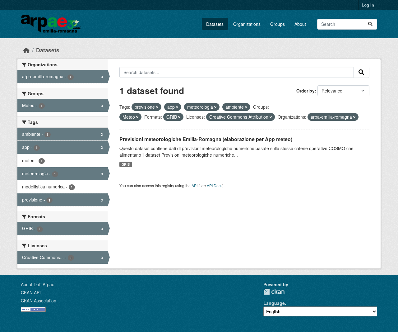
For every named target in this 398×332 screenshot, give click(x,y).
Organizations (247, 24)
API (194, 185)
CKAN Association (38, 300)
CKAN (274, 291)
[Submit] (370, 24)
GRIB (126, 164)
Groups (277, 24)
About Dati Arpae (37, 284)
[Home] (26, 50)
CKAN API (31, 292)
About (300, 24)
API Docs (214, 185)
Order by (305, 91)
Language (274, 303)
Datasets (215, 24)
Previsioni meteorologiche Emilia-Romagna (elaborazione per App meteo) (205, 139)
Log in (368, 5)
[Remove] (157, 107)
